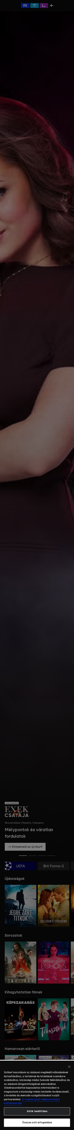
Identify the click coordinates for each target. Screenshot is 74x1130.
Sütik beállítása (37, 1111)
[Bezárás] (69, 1066)
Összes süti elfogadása (37, 1122)
